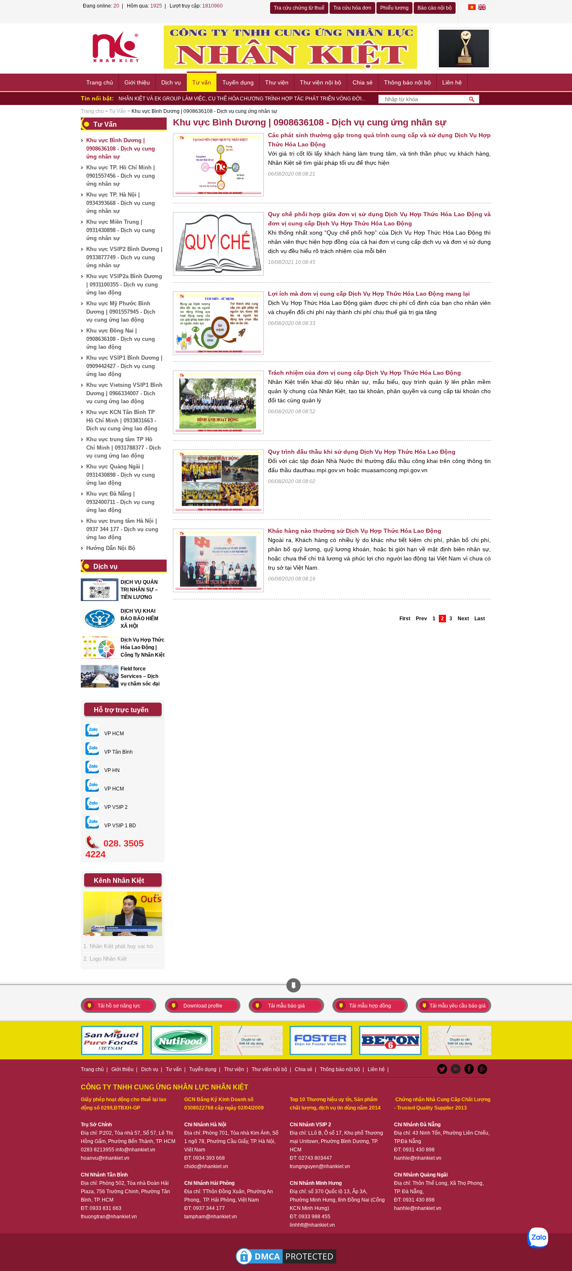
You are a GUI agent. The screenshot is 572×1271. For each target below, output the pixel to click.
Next (463, 618)
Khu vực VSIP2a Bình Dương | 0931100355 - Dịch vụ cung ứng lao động (124, 284)
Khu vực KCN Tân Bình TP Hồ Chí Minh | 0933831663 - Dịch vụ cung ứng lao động (121, 420)
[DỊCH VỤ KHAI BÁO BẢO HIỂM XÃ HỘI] (100, 618)
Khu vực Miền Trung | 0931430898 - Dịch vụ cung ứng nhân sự (120, 230)
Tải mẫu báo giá (286, 1006)
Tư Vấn (117, 111)
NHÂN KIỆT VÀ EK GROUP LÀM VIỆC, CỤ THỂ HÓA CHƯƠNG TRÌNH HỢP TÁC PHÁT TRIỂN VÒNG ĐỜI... (242, 99)
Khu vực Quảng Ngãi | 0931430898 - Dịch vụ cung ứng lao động (120, 474)
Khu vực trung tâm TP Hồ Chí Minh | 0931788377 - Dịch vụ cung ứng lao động (123, 447)
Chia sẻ (363, 82)
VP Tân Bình (118, 752)
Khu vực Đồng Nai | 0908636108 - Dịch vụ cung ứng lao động (120, 338)
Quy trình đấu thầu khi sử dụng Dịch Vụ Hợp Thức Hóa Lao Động (362, 451)
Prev (421, 618)
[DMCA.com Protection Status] (286, 1256)
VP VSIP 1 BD (119, 826)
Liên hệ (452, 82)
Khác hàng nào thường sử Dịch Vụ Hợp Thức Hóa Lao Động (354, 530)
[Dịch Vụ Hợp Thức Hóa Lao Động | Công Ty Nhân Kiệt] (100, 647)
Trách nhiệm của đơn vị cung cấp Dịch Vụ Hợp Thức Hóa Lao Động (364, 372)
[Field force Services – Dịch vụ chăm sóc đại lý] (100, 676)
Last (479, 618)
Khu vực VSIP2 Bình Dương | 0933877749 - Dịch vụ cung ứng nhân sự (124, 257)
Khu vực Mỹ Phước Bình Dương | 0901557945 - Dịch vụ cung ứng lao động (120, 311)
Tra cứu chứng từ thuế (299, 8)
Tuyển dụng (238, 82)
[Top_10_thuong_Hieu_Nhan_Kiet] (464, 48)
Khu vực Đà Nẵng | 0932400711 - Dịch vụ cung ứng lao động (120, 502)
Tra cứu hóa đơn (352, 8)
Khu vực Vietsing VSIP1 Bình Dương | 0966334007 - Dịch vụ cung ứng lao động (124, 393)
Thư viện (277, 82)
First (404, 618)
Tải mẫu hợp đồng (370, 1006)
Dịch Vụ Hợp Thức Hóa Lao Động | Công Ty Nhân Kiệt (143, 647)
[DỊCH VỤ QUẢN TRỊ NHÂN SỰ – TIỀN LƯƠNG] (100, 590)
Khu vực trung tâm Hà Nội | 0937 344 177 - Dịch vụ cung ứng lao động (122, 529)
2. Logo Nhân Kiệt (105, 959)
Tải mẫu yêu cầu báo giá (458, 1006)
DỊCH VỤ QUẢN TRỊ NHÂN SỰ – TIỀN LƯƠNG (139, 589)
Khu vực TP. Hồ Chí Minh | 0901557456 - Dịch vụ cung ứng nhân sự (120, 175)
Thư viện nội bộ (320, 82)
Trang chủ (99, 82)
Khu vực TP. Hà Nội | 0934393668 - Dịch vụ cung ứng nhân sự (120, 203)
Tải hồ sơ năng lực (119, 1006)
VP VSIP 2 (115, 807)
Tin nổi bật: (97, 98)
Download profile (202, 1006)
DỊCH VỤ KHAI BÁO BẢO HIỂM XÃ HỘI (139, 618)
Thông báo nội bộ (407, 82)
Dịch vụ (171, 82)
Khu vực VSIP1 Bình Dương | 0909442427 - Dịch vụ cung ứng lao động (124, 366)
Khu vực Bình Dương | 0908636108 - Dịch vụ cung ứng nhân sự (120, 148)
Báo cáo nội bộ (434, 8)
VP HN (111, 770)
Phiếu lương (394, 8)
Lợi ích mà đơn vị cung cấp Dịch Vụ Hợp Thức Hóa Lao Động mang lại (369, 293)
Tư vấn (201, 82)
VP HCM (113, 734)
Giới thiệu (137, 82)
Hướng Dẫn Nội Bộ (110, 548)
